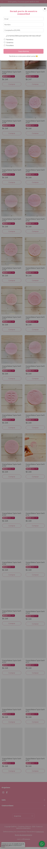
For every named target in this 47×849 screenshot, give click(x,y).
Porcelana (10, 45)
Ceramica (9, 42)
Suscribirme (23, 51)
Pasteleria (9, 39)
